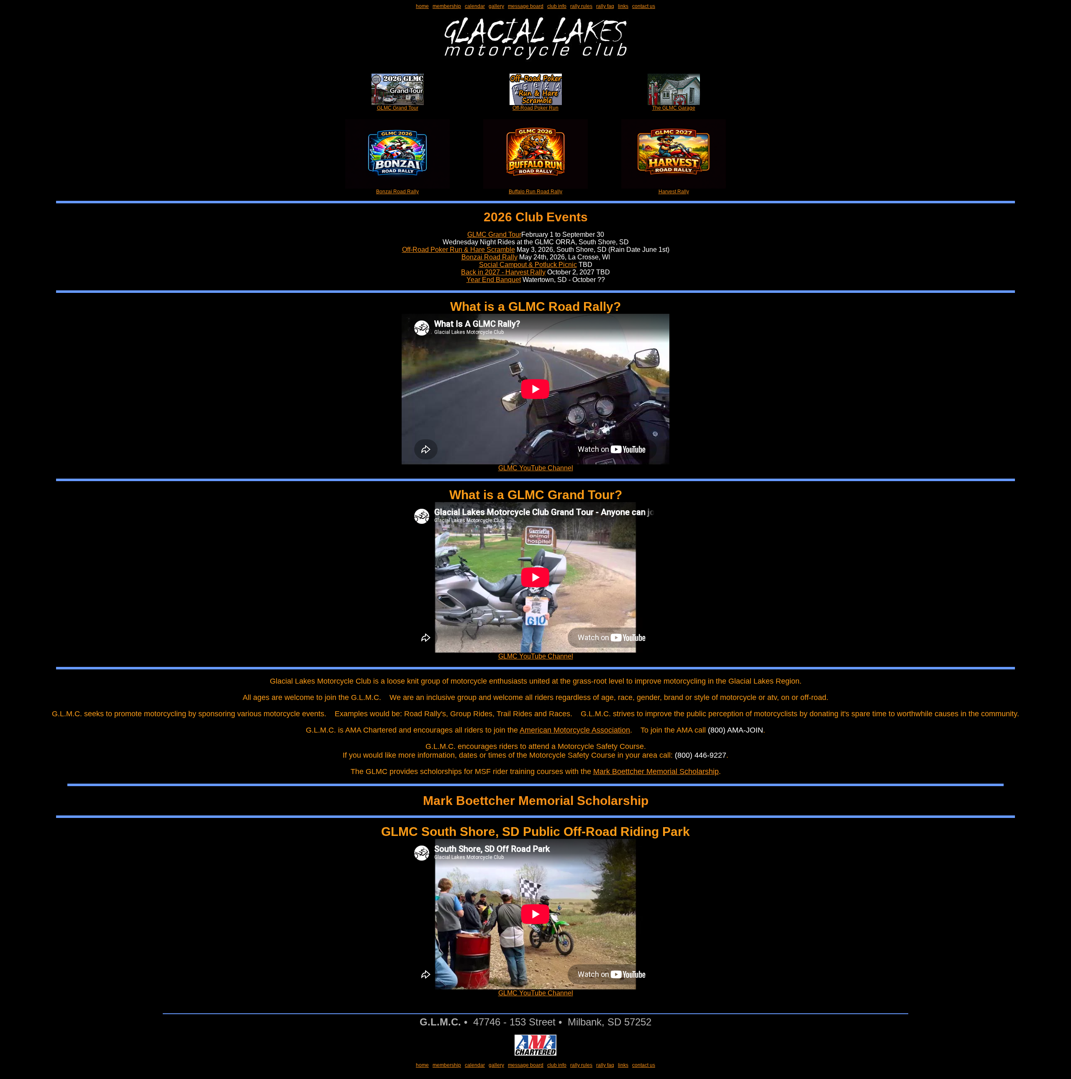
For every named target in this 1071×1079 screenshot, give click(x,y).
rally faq (605, 6)
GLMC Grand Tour (397, 108)
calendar (475, 6)
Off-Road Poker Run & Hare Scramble (458, 249)
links (623, 6)
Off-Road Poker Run (535, 108)
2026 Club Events (536, 217)
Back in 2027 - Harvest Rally (503, 272)
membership (447, 6)
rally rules (581, 6)
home (422, 6)
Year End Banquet (493, 279)
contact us (643, 6)
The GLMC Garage (673, 108)
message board (525, 6)
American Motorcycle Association (575, 730)
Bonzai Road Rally (397, 192)
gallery (496, 6)
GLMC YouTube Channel (535, 468)
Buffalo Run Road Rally (535, 192)
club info (556, 6)
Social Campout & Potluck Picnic (528, 264)
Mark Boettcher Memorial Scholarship (656, 771)
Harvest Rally (673, 192)
